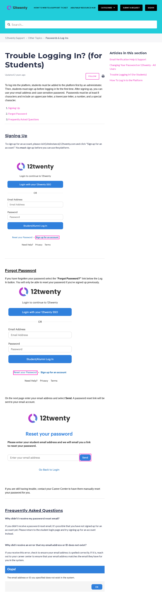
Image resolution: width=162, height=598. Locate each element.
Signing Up (14, 107)
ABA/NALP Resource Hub (83, 7)
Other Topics (35, 37)
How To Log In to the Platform (126, 80)
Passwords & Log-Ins (57, 37)
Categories (106, 8)
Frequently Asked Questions (23, 119)
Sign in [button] (151, 8)
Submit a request (131, 8)
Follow (92, 76)
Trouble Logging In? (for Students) (128, 74)
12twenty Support (15, 37)
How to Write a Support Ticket (51, 7)
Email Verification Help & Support (128, 59)
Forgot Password (17, 113)
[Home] (17, 8)
